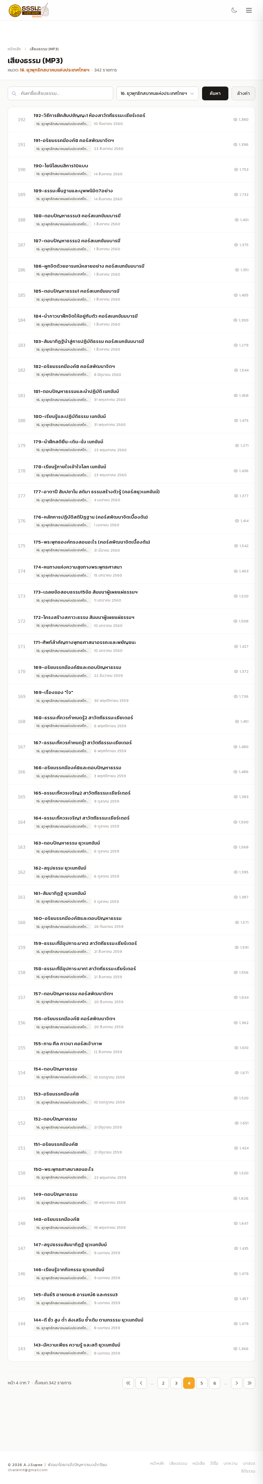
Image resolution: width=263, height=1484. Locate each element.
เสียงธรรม (178, 1463)
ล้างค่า (243, 93)
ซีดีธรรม (248, 1471)
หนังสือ (198, 1463)
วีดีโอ (214, 1463)
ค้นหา (215, 93)
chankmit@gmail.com (27, 1470)
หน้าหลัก (14, 49)
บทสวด (249, 1463)
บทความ (231, 1463)
